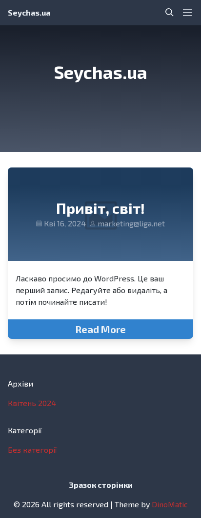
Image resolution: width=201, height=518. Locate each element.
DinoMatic (170, 504)
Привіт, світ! (100, 208)
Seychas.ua (29, 12)
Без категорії (32, 449)
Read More (100, 329)
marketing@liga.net (131, 223)
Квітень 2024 (32, 402)
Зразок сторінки (101, 484)
